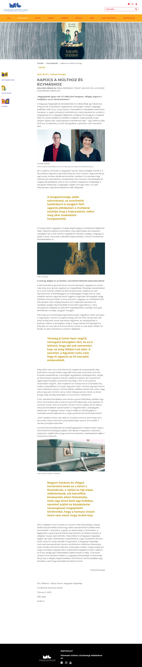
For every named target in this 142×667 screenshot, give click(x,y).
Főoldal (40, 63)
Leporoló (78, 18)
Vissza (42, 68)
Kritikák (38, 18)
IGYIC (8, 18)
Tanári (92, 18)
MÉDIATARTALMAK (129, 18)
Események (64, 18)
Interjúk (51, 18)
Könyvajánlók (23, 18)
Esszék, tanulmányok (108, 18)
